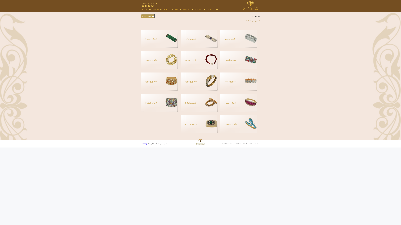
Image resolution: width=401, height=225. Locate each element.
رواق (176, 9)
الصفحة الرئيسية (217, 9)
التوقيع (250, 143)
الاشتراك (245, 143)
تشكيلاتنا (198, 9)
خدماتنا (166, 9)
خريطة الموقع (225, 143)
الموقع (231, 143)
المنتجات (246, 21)
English (144, 3)
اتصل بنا (144, 9)
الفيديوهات (155, 9)
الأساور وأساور (256, 21)
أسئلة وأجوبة (238, 143)
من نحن (210, 9)
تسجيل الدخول (150, 3)
